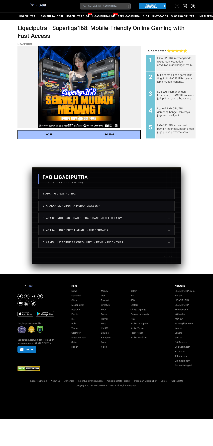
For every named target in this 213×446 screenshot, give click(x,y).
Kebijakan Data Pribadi (118, 381)
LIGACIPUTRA (27, 16)
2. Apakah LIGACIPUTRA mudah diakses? (106, 206)
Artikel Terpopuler (139, 323)
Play (132, 319)
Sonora (178, 332)
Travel (104, 314)
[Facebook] (20, 296)
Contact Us (177, 381)
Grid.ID (178, 337)
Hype (103, 309)
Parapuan (106, 337)
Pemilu (74, 314)
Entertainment (78, 337)
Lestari (134, 305)
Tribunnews (181, 356)
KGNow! (179, 319)
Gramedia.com (182, 360)
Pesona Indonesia (139, 314)
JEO (132, 300)
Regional (75, 309)
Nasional (76, 295)
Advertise (69, 381)
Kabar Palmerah (38, 381)
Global (74, 300)
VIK (132, 295)
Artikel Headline (138, 337)
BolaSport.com (182, 346)
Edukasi (105, 332)
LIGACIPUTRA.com (185, 291)
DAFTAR (109, 134)
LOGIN (48, 134)
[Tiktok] (33, 303)
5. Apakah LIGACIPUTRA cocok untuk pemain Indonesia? (106, 242)
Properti (105, 300)
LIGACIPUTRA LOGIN (50, 16)
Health (74, 346)
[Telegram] (33, 296)
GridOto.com (181, 342)
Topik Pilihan (136, 332)
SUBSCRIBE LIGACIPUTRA (151, 6)
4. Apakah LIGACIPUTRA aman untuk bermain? (106, 230)
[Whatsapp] (26, 303)
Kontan (178, 328)
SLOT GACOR (160, 16)
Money (104, 291)
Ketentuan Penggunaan (90, 381)
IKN (73, 319)
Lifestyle (105, 305)
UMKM (104, 328)
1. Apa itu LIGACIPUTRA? (106, 194)
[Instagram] (40, 296)
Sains (74, 342)
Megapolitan (77, 305)
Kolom (133, 291)
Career (164, 381)
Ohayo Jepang (138, 309)
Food (103, 323)
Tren (103, 295)
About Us (55, 381)
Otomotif (76, 332)
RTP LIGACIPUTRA (129, 16)
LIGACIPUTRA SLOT (77, 16)
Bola (73, 323)
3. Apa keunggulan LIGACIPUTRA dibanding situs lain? (106, 218)
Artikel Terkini (137, 328)
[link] (185, 6)
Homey (104, 319)
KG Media (180, 314)
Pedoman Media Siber (145, 381)
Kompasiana (181, 309)
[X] (26, 296)
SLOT (146, 16)
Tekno (74, 328)
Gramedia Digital (183, 365)
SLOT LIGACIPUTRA (183, 16)
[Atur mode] (177, 6)
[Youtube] (20, 303)
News (74, 291)
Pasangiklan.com (184, 323)
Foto (103, 342)
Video (104, 346)
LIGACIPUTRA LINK (103, 16)
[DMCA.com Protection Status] (35, 368)
